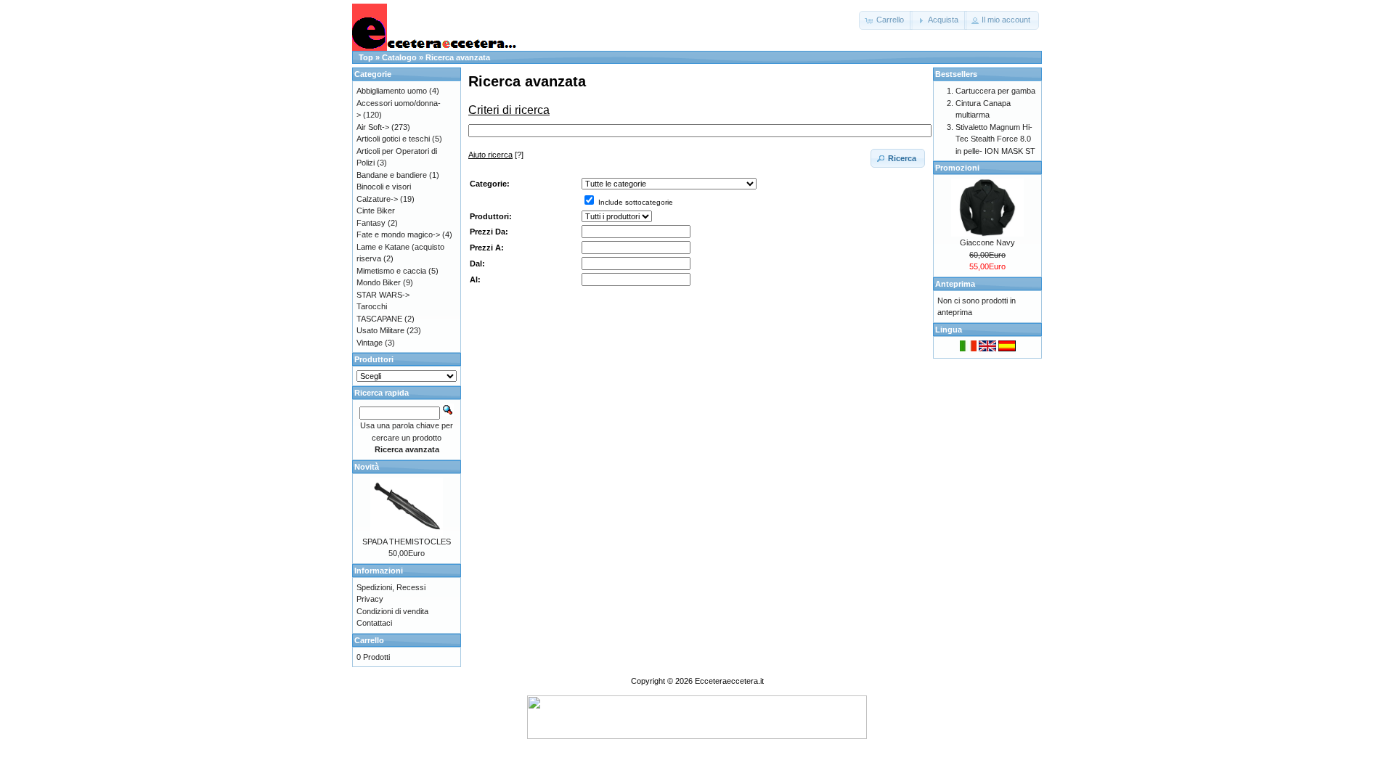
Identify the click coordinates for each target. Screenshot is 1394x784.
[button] (886, 20)
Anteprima (955, 283)
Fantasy (371, 223)
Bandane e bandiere (391, 175)
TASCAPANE (379, 318)
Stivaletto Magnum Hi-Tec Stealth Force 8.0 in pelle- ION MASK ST (995, 139)
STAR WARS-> (382, 294)
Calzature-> (377, 199)
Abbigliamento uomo (391, 90)
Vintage (369, 342)
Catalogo (399, 57)
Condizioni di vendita (392, 611)
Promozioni (957, 167)
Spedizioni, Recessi (390, 587)
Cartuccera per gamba (995, 90)
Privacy (369, 599)
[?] (495, 154)
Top (366, 57)
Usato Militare (380, 330)
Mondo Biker (378, 282)
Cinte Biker (375, 210)
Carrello (369, 640)
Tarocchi (371, 306)
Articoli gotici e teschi (393, 138)
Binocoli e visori (383, 186)
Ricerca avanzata (457, 57)
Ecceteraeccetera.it (729, 681)
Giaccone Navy (987, 242)
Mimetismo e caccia (391, 270)
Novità (366, 466)
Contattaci (374, 622)
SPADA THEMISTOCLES (406, 541)
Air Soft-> (372, 127)
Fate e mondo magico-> (398, 234)
